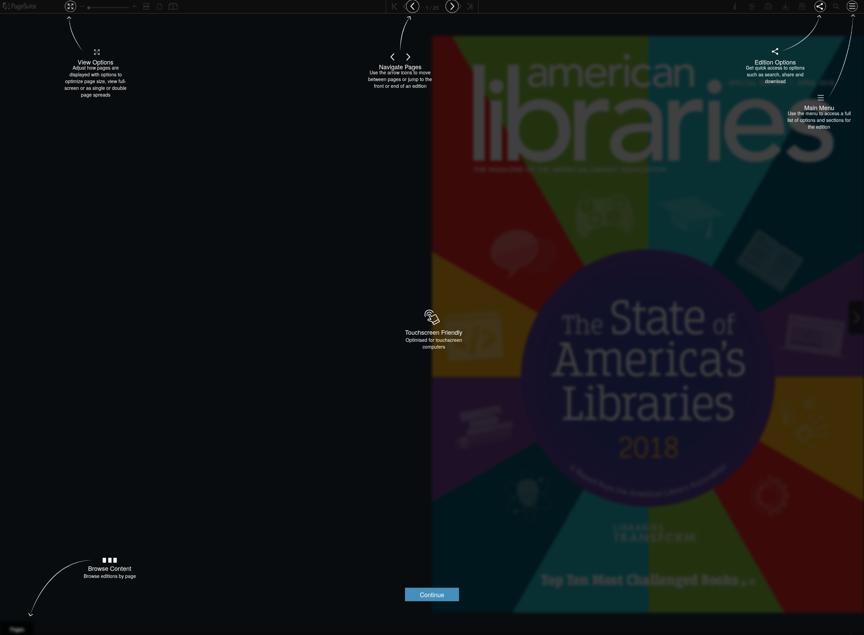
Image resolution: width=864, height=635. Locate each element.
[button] (432, 594)
